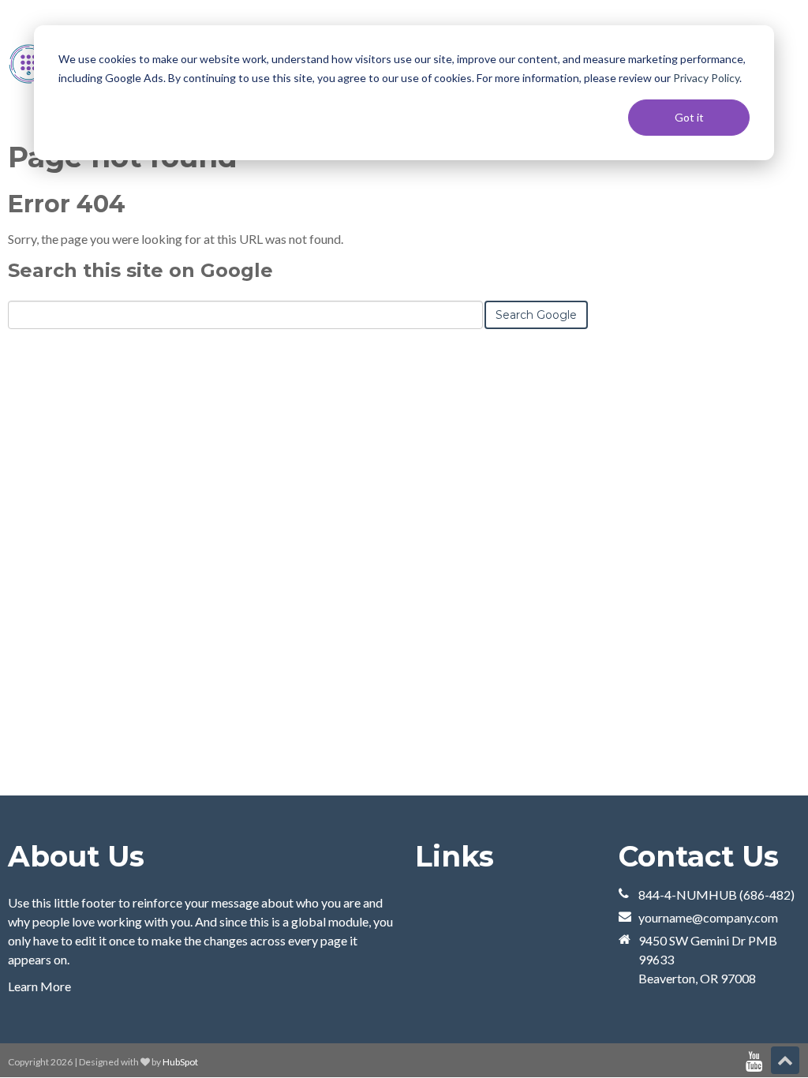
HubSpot (180, 1062)
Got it (689, 117)
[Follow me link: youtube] (754, 1062)
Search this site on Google (140, 270)
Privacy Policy (706, 77)
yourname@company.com (708, 917)
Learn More (39, 986)
